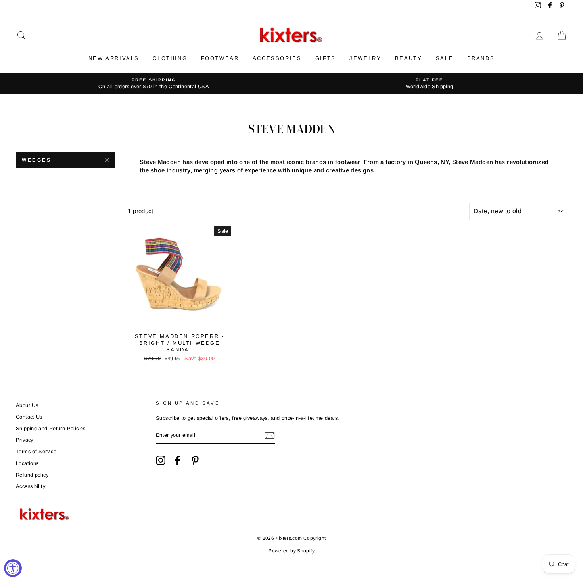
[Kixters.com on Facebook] (177, 460)
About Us (27, 405)
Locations (27, 463)
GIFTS (325, 58)
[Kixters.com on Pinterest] (195, 460)
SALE (444, 58)
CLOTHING (170, 58)
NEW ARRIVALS (113, 58)
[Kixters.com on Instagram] (160, 460)
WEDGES (37, 160)
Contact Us (29, 417)
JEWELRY (365, 58)
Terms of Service (36, 451)
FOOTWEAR (220, 58)
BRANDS (481, 58)
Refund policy (32, 475)
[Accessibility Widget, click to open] (13, 568)
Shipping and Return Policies (51, 428)
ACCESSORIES (277, 58)
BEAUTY (408, 58)
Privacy (24, 440)
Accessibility (30, 486)
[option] (154, 83)
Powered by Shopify (291, 551)
